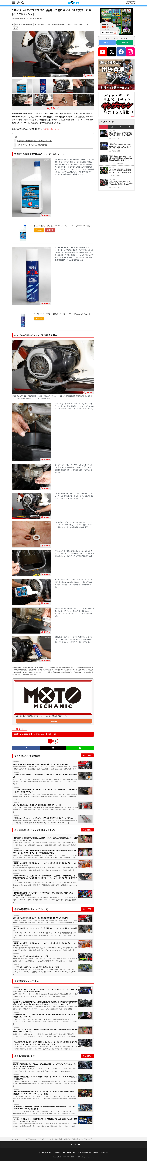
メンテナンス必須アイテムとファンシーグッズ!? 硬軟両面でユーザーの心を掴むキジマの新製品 (45, 775)
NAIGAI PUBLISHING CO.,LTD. (71, 1157)
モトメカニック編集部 (35, 18)
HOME (16, 1139)
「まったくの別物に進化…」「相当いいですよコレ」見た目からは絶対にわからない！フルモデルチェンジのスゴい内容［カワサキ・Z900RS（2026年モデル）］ (121, 170)
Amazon (39, 230)
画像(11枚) (55, 108)
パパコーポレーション (51, 129)
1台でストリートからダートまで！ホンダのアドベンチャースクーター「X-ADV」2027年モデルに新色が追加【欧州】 (121, 183)
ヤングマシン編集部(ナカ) (116, 163)
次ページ (19, 729)
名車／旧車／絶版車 (58, 24)
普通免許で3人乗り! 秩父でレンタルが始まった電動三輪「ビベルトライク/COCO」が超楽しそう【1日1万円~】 (45, 1078)
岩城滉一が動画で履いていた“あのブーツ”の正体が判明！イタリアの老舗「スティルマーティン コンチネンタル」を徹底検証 (45, 1065)
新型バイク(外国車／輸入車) (24, 24)
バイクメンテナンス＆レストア (30, 1139)
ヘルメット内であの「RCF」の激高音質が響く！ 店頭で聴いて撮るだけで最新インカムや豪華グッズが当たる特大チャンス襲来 (45, 1120)
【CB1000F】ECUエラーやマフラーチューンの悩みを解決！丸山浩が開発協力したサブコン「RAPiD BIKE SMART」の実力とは (44, 1107)
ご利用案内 (56, 1152)
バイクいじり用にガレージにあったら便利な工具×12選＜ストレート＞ (37, 805)
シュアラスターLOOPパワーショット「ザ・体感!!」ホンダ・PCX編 (36, 967)
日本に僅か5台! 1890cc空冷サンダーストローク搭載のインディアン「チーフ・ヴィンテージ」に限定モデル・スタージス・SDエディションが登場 (45, 1092)
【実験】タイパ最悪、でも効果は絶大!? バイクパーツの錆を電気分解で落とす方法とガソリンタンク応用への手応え (45, 864)
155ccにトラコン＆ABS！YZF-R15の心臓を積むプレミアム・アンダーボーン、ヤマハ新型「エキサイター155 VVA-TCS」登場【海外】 (45, 990)
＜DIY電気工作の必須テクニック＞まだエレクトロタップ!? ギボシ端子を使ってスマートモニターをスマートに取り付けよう (45, 790)
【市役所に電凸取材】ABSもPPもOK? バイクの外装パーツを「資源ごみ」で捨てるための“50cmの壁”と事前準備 (43, 894)
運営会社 (96, 1152)
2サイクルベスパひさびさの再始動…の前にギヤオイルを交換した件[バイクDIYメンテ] (67, 1139)
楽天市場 (50, 230)
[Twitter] (53, 748)
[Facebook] (26, 748)
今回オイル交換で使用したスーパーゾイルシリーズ (33, 141)
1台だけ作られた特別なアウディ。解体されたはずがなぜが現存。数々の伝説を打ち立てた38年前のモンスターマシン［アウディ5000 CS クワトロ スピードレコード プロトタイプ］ (45, 1003)
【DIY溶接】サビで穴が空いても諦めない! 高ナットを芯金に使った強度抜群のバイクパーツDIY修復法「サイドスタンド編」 (45, 839)
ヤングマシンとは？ (45, 1152)
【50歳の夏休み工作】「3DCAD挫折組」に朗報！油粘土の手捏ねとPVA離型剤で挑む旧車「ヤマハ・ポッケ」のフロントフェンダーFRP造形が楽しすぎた (44, 851)
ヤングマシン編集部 (114, 138)
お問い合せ (104, 1152)
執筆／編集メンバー (69, 1152)
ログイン (107, 42)
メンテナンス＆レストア (42, 24)
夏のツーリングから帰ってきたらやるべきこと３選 (30, 956)
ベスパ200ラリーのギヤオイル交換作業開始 (31, 145)
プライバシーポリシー (84, 1152)
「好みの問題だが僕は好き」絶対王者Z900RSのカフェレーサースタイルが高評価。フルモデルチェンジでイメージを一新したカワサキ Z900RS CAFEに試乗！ (45, 1043)
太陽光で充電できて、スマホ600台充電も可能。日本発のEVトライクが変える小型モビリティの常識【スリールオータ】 (44, 1015)
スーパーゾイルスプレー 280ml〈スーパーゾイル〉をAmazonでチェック (61, 314)
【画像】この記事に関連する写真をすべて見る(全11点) (34, 734)
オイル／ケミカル (72, 24)
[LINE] (80, 748)
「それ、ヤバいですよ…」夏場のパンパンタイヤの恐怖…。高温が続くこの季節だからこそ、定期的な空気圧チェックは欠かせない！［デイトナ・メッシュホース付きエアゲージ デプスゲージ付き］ (45, 878)
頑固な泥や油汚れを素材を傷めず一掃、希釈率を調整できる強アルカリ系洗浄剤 (40, 764)
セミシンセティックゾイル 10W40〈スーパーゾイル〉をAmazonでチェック (62, 225)
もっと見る (87, 755)
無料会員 (125, 42)
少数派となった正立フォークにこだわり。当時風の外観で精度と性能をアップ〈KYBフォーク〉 (45, 818)
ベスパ (15, 28)
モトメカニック (84, 24)
